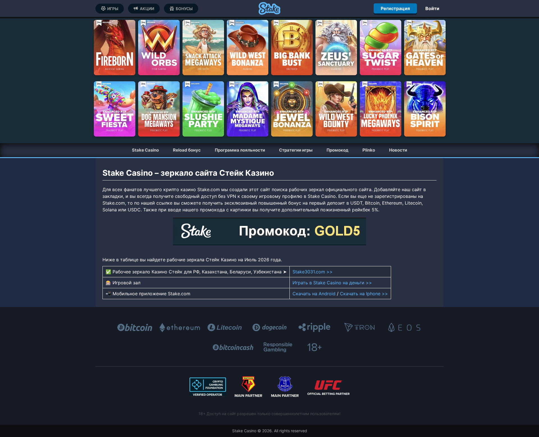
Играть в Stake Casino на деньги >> (332, 282)
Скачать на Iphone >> (364, 293)
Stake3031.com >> (313, 271)
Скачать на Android (314, 293)
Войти (432, 8)
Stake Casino (145, 150)
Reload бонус (187, 150)
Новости (398, 150)
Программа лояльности (240, 150)
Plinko (368, 150)
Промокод (337, 150)
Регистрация (395, 8)
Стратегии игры (295, 150)
